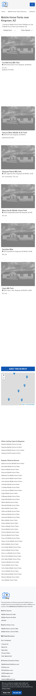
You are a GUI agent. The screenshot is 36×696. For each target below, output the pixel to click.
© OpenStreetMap (29, 404)
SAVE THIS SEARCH (18, 369)
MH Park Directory (8, 636)
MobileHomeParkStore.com (18, 606)
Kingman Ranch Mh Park (11, 172)
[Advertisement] (18, 346)
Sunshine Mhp (7, 249)
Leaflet (22, 404)
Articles (3, 620)
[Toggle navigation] (32, 4)
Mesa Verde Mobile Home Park (14, 210)
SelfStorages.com (7, 673)
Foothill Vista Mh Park (10, 63)
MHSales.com (5, 676)
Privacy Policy (5, 653)
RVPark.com (5, 667)
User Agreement (6, 656)
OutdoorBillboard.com (8, 679)
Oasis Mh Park (8, 288)
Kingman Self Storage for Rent (10, 453)
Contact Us (4, 644)
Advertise (4, 650)
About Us (4, 647)
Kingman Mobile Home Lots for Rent (12, 450)
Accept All (17, 693)
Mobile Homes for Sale (8, 614)
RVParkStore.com (7, 670)
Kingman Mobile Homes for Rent (11, 447)
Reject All (6, 693)
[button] (18, 391)
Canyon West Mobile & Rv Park (14, 133)
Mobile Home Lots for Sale (9, 628)
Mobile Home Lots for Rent (9, 631)
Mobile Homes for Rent (8, 617)
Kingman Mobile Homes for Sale (11, 444)
